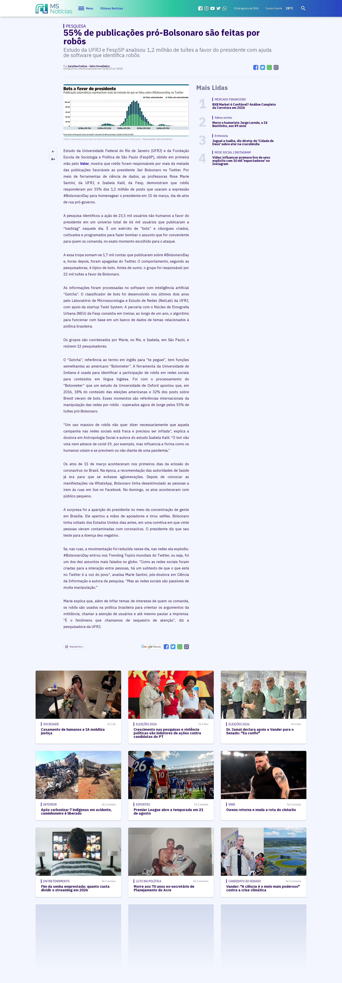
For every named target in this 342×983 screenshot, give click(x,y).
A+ (53, 159)
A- (53, 151)
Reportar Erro (76, 646)
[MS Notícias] (54, 10)
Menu (89, 8)
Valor (84, 163)
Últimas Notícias (111, 8)
